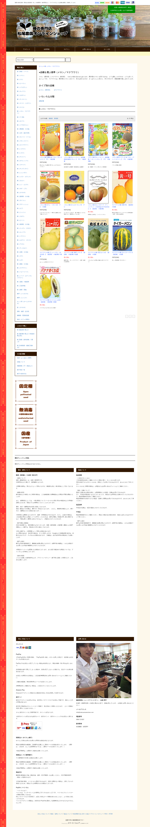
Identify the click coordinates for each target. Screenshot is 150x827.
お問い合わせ (86, 49)
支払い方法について (43, 814)
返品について (68, 814)
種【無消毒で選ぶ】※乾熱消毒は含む (25, 334)
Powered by (65, 823)
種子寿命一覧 (21, 370)
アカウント (26, 49)
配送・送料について (57, 814)
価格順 (51, 118)
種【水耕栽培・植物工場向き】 (25, 346)
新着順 (56, 118)
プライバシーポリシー (96, 814)
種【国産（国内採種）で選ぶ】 (25, 340)
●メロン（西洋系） (45, 90)
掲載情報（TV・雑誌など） (25, 366)
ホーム (41, 66)
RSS (106, 814)
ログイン (67, 49)
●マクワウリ (58, 90)
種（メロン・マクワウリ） (52, 66)
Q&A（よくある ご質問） (24, 358)
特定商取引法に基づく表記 (81, 814)
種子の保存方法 (21, 373)
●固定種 (41, 101)
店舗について (21, 362)
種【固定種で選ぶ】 (23, 330)
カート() (107, 49)
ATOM (111, 814)
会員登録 (46, 49)
